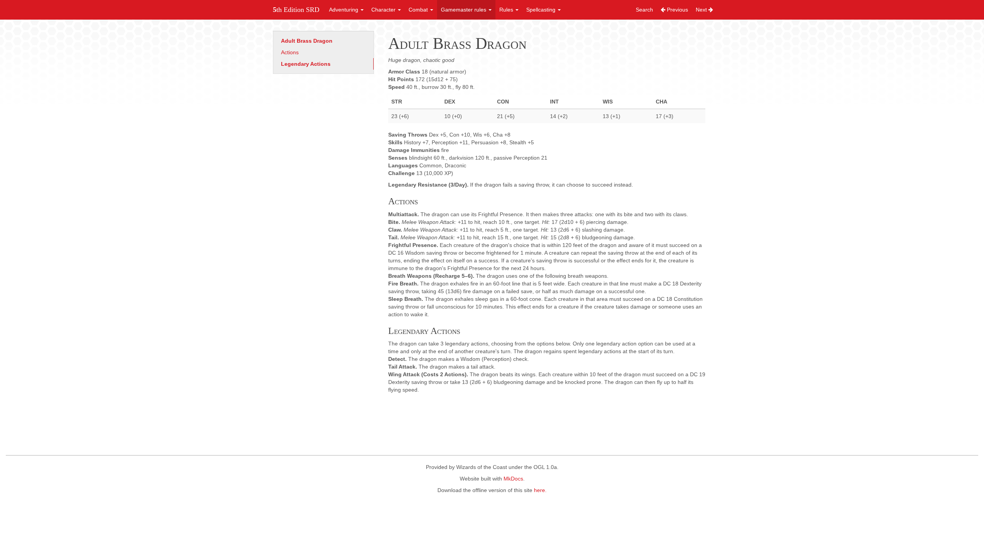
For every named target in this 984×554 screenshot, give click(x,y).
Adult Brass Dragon (306, 41)
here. (540, 490)
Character (384, 10)
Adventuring (344, 10)
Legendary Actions (306, 64)
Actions (290, 52)
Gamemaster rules (464, 10)
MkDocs (513, 479)
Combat (419, 10)
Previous (676, 10)
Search (644, 10)
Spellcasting (541, 10)
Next (702, 10)
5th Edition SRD (296, 9)
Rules (507, 10)
